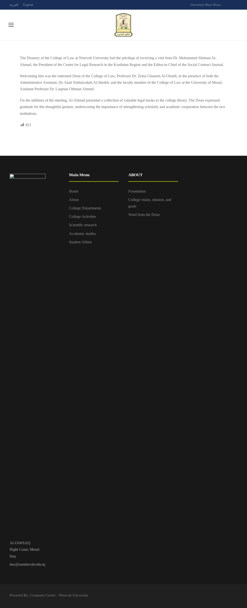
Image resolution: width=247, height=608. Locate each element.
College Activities (82, 216)
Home (73, 191)
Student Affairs (80, 242)
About (74, 200)
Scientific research (83, 225)
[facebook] (227, 4)
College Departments (85, 208)
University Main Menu (205, 4)
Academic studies (82, 234)
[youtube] (236, 4)
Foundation (137, 191)
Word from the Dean (144, 215)
